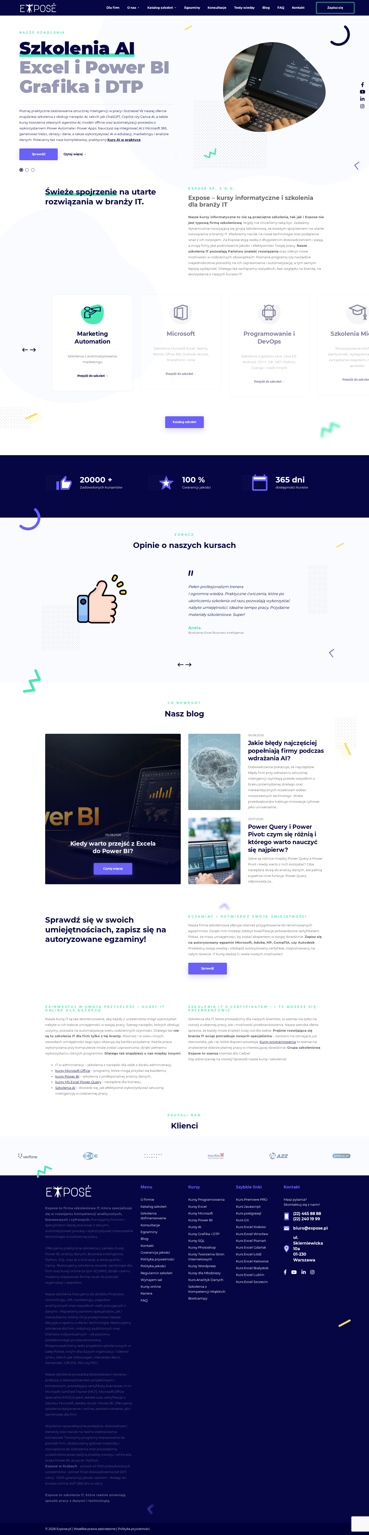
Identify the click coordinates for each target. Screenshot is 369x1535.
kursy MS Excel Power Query (78, 1082)
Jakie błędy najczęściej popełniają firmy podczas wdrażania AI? (286, 751)
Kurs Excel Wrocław (252, 1234)
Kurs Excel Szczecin (252, 1282)
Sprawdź (207, 968)
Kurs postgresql (248, 1213)
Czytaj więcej (73, 154)
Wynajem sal (151, 1280)
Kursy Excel (197, 1206)
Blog (144, 1239)
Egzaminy (149, 1232)
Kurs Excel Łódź (249, 1254)
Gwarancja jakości (155, 1252)
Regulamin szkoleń (156, 1273)
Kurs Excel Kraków (251, 1227)
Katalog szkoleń (184, 422)
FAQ (144, 1300)
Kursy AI (194, 1227)
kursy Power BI (67, 1076)
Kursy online (151, 1286)
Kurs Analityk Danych (205, 1280)
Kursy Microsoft (200, 1213)
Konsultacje (150, 1225)
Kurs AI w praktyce (124, 140)
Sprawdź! (38, 154)
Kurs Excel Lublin (250, 1275)
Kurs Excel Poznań (251, 1241)
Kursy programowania (278, 1042)
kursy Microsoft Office (72, 1071)
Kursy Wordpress (202, 1266)
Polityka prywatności (157, 1259)
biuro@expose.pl (310, 1228)
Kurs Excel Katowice (252, 1261)
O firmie (147, 1199)
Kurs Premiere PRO (251, 1199)
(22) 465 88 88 (307, 1213)
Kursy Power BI (200, 1220)
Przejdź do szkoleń (91, 374)
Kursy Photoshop (202, 1247)
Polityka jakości (153, 1266)
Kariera (146, 1293)
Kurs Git (242, 1220)
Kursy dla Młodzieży (204, 1273)
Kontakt (147, 1246)
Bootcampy (197, 1298)
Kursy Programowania (206, 1199)
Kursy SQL (196, 1241)
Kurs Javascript (248, 1206)
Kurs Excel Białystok (252, 1268)
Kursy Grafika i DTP (203, 1234)
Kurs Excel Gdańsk (251, 1247)
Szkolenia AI (65, 1088)
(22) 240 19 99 (306, 1219)
